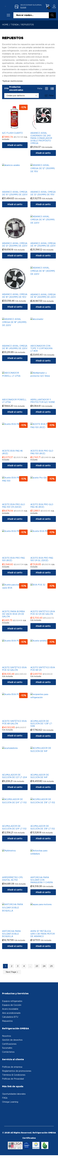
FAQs (4, 1098)
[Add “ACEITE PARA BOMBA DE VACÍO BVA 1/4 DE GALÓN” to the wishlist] (17, 606)
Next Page (11, 972)
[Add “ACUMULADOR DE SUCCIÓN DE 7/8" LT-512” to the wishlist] (46, 821)
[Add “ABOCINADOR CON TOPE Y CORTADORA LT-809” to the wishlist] (46, 341)
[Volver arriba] (54, 1159)
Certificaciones (9, 1044)
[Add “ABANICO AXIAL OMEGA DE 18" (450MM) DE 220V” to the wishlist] (17, 341)
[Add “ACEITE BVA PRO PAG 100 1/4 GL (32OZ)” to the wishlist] (46, 553)
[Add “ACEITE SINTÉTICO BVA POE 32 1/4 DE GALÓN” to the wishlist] (46, 606)
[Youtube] (12, 1109)
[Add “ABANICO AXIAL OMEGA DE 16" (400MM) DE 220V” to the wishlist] (46, 289)
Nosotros (6, 1036)
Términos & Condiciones (13, 1075)
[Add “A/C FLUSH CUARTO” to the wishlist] (17, 128)
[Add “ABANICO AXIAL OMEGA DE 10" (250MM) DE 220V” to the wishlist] (17, 187)
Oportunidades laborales (14, 1094)
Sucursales (7, 1048)
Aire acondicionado (11, 1013)
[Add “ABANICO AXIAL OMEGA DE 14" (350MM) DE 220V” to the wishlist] (46, 238)
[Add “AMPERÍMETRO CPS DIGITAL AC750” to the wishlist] (17, 872)
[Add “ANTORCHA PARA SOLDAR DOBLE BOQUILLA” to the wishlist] (17, 926)
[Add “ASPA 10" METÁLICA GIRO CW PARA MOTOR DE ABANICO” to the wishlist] (46, 926)
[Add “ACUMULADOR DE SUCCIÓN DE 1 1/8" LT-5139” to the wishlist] (46, 716)
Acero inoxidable (10, 1009)
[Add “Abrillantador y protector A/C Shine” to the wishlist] (46, 395)
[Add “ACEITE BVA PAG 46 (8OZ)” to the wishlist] (17, 446)
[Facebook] (4, 1109)
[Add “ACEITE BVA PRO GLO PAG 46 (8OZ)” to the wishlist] (46, 499)
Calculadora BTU (10, 1017)
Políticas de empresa (12, 1067)
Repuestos (7, 1021)
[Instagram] (8, 1109)
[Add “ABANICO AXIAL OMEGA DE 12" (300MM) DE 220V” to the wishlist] (17, 238)
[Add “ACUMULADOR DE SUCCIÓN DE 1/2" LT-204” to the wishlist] (17, 770)
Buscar (52, 15)
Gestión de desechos (12, 1040)
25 (51, 966)
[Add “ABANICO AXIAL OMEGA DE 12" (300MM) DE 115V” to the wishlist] (46, 187)
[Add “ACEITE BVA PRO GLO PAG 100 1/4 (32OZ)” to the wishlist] (17, 499)
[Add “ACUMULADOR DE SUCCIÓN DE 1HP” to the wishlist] (46, 770)
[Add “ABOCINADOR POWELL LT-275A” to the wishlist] (17, 395)
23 (37, 966)
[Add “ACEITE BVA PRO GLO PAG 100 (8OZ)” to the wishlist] (46, 446)
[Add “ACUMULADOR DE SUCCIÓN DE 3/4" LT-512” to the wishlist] (17, 821)
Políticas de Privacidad (13, 1079)
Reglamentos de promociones (16, 1071)
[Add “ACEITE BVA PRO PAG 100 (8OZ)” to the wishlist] (17, 553)
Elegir (23, 7)
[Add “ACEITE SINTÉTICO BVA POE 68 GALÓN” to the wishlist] (17, 716)
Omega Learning (10, 1102)
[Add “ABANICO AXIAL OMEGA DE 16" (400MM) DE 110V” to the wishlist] (17, 289)
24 (44, 966)
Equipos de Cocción (11, 1005)
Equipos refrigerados (12, 1001)
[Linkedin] (16, 1109)
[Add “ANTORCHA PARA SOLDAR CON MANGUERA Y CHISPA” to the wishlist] (46, 872)
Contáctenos (8, 1052)
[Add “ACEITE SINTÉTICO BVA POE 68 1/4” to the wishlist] (46, 662)
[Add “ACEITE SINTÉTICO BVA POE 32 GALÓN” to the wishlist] (17, 662)
